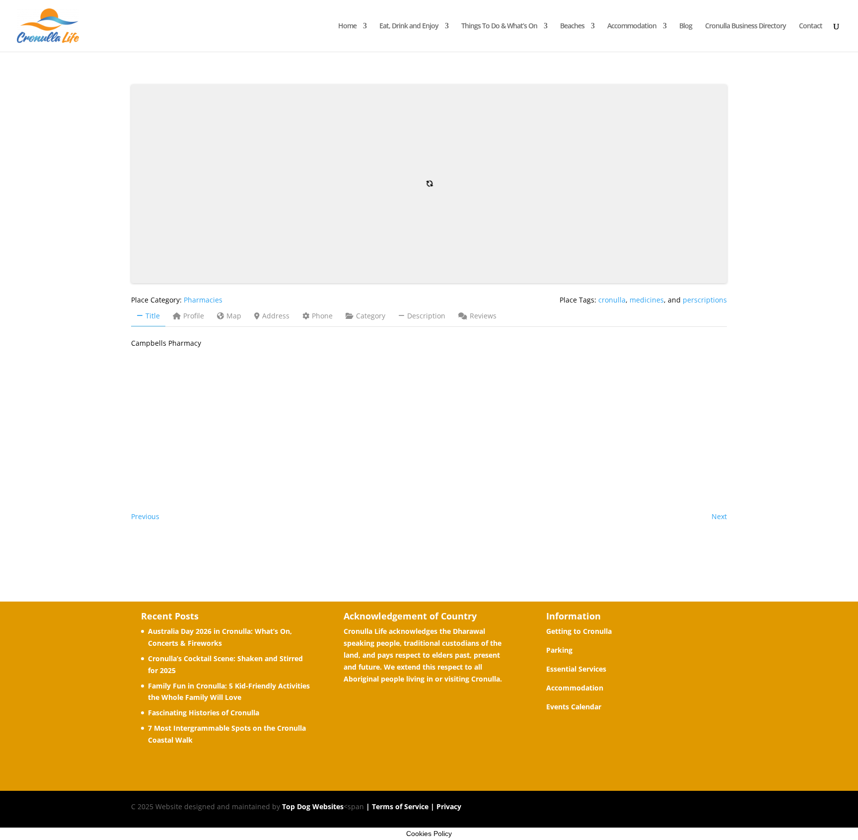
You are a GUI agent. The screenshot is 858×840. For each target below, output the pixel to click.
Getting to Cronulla (579, 631)
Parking (559, 650)
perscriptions (705, 300)
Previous (145, 516)
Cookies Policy (429, 834)
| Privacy (445, 806)
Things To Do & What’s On (499, 26)
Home (347, 26)
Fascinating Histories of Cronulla (203, 712)
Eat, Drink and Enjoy (408, 26)
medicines (647, 300)
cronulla (612, 300)
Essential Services (576, 669)
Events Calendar (573, 706)
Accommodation (631, 26)
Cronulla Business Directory (745, 26)
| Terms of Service (396, 806)
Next (719, 516)
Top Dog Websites (313, 806)
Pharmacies (203, 300)
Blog (685, 26)
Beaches (572, 26)
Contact (810, 26)
